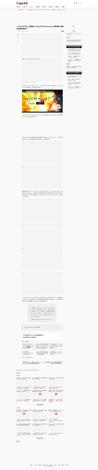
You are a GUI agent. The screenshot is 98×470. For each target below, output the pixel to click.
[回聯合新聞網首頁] (17, 3)
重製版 (28, 357)
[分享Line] (17, 37)
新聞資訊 (31, 6)
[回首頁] (22, 3)
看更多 (40, 404)
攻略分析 (18, 6)
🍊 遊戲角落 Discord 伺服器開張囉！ (33, 335)
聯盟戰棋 (54, 9)
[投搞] (74, 3)
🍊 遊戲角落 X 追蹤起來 (29, 337)
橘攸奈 (36, 9)
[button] (80, 3)
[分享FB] (17, 34)
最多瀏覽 (68, 63)
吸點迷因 (48, 9)
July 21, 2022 (48, 319)
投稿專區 (57, 6)
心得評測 (25, 6)
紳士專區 (44, 6)
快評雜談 (38, 6)
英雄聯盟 (30, 9)
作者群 (63, 6)
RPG (24, 357)
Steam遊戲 (41, 9)
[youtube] (76, 3)
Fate (32, 357)
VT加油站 (50, 6)
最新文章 (68, 37)
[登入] (78, 3)
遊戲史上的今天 (61, 9)
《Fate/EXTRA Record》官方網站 (32, 327)
